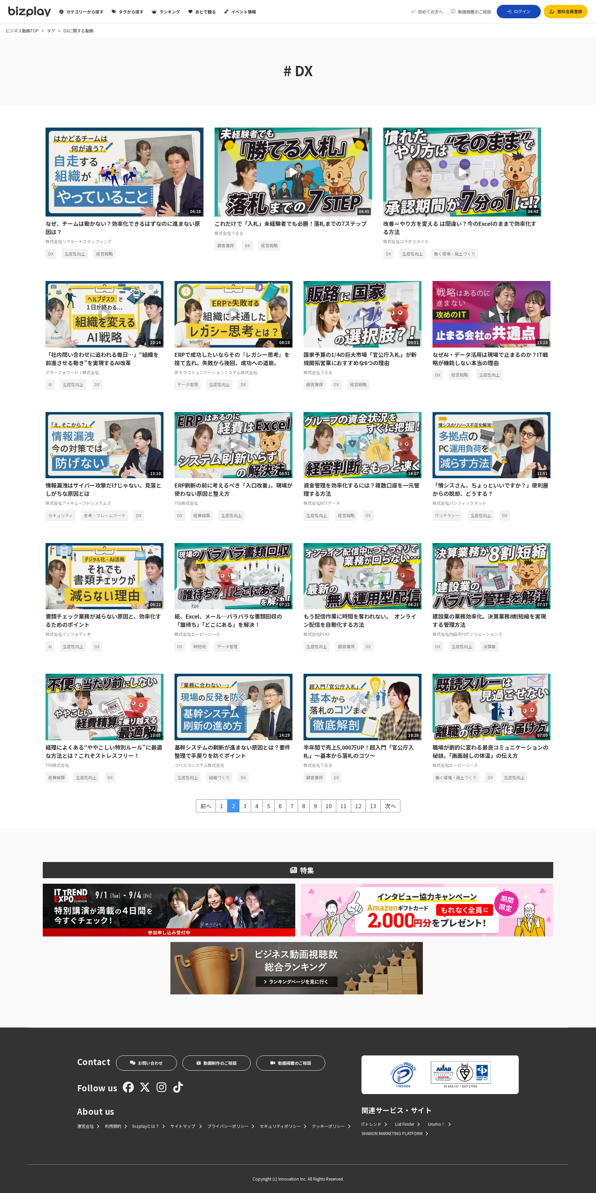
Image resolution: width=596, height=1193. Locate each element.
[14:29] (233, 706)
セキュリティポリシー (280, 1126)
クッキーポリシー (328, 1126)
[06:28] (124, 171)
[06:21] (362, 575)
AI (50, 384)
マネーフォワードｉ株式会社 (72, 372)
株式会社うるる (229, 233)
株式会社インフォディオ (68, 634)
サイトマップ (183, 1126)
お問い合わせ (150, 1063)
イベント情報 (243, 11)
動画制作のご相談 (220, 1063)
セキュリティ (60, 515)
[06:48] (462, 171)
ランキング (169, 11)
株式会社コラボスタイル (406, 241)
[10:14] (104, 313)
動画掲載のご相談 (474, 11)
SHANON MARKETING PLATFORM (392, 1133)
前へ (205, 806)
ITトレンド (371, 1124)
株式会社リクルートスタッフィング (79, 241)
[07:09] (491, 706)
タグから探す (131, 11)
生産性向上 (74, 254)
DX (50, 254)
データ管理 (187, 384)
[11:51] (491, 444)
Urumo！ (436, 1124)
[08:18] (233, 313)
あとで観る (205, 11)
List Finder (404, 1124)
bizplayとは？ (145, 1126)
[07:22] (233, 575)
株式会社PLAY (317, 634)
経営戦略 (104, 254)
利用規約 (113, 1126)
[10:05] (104, 706)
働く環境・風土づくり (454, 254)
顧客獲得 (225, 245)
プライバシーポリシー (228, 1126)
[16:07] (362, 444)
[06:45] (293, 171)
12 (358, 806)
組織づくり (219, 777)
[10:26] (362, 706)
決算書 (489, 646)
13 (373, 806)
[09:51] (362, 313)
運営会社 (85, 1126)
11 (343, 806)
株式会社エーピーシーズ (197, 634)
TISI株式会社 (186, 503)
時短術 (199, 646)
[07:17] (491, 575)
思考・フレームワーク (104, 515)
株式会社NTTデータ (322, 503)
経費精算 (201, 515)
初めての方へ (430, 11)
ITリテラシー (447, 515)
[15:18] (491, 313)
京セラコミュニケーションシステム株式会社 (216, 372)
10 (329, 806)
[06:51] (233, 444)
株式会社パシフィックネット (459, 503)
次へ (390, 806)
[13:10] (104, 444)
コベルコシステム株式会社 (199, 765)
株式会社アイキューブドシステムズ (78, 503)
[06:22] (104, 575)
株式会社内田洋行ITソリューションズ (467, 634)
